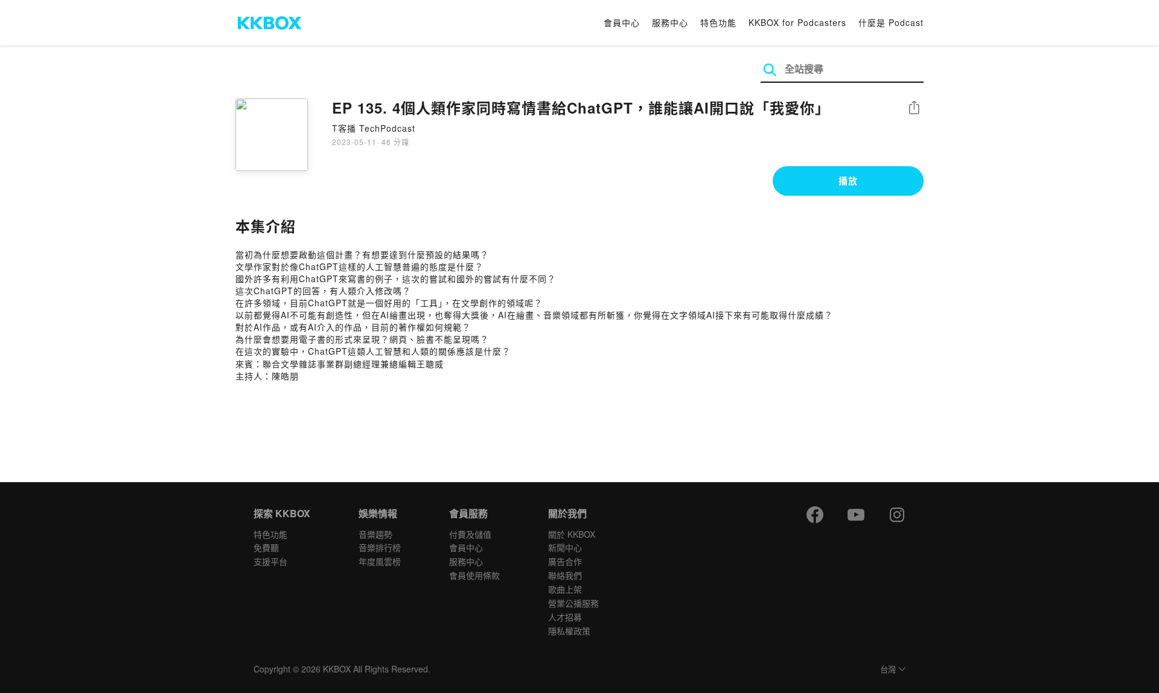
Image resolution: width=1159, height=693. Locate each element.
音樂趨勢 (375, 534)
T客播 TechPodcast (373, 128)
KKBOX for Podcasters (797, 22)
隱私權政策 (569, 631)
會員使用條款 (474, 575)
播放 (848, 180)
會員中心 (622, 22)
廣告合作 (565, 561)
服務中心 (670, 22)
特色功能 (718, 22)
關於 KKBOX (571, 534)
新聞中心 (565, 547)
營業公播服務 (573, 603)
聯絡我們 (565, 575)
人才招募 (565, 617)
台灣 (888, 669)
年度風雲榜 (380, 561)
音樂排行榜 (380, 547)
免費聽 (266, 547)
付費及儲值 (470, 534)
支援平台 (270, 561)
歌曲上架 (565, 589)
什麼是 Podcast (891, 22)
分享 (914, 108)
